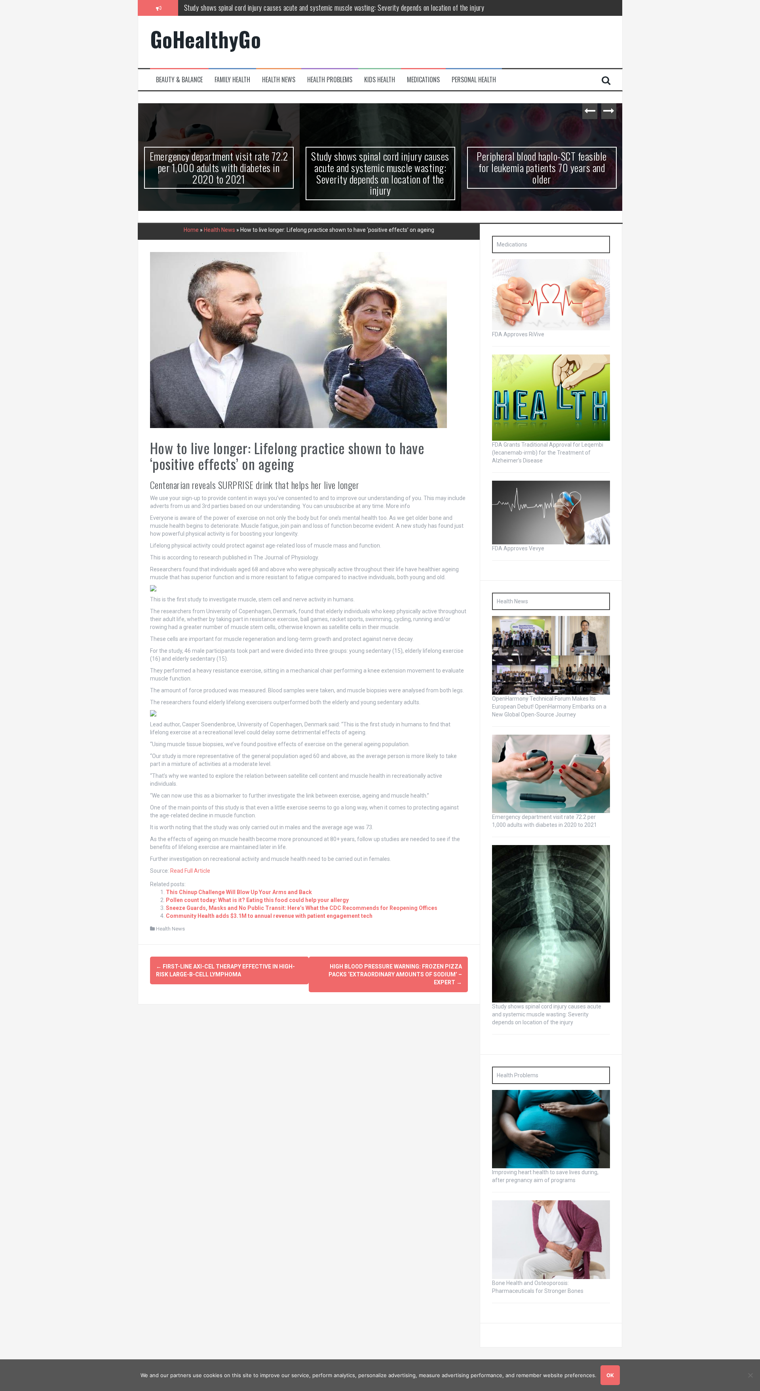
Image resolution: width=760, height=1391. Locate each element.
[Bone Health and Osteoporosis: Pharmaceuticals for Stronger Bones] (551, 1239)
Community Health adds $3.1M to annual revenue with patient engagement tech (269, 916)
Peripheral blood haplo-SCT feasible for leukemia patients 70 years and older (282, 7)
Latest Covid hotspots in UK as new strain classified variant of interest (541, 161)
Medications (423, 79)
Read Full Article (190, 871)
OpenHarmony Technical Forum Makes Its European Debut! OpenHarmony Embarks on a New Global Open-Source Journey (549, 707)
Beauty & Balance (179, 79)
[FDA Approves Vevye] (551, 512)
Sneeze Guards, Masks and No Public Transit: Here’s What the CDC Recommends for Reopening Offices (301, 908)
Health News (278, 79)
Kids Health (379, 79)
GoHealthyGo (205, 39)
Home (191, 230)
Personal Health (474, 79)
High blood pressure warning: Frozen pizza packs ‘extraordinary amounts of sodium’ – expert (395, 974)
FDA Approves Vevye (518, 548)
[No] (750, 1375)
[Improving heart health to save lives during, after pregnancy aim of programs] (551, 1129)
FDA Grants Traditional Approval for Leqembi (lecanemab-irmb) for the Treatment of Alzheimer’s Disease (547, 453)
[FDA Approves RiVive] (551, 294)
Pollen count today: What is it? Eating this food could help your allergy (257, 900)
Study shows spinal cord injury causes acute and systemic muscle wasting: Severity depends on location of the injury (219, 173)
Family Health (232, 79)
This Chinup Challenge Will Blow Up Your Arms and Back (239, 892)
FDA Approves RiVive (518, 334)
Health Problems (329, 79)
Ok (610, 1375)
